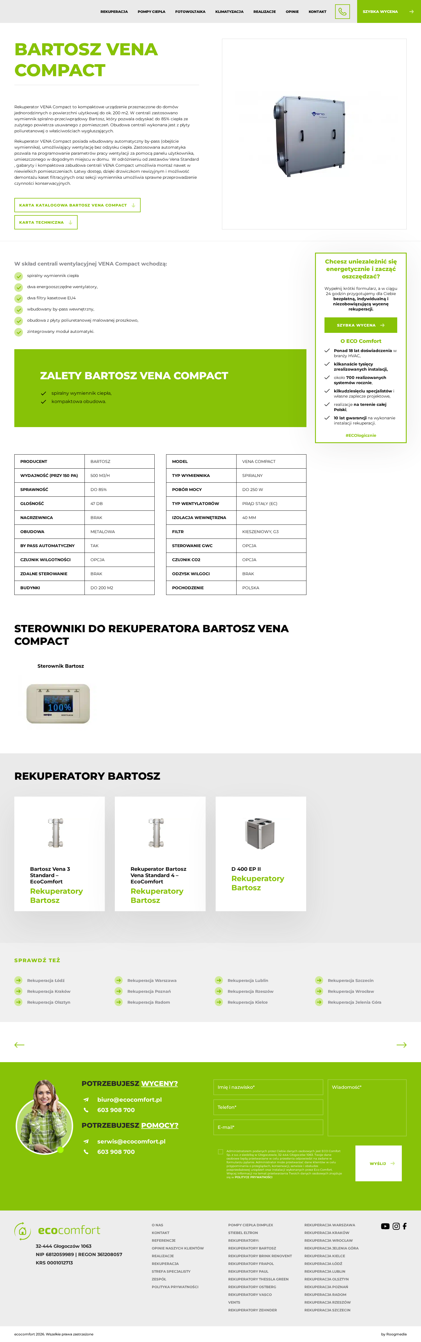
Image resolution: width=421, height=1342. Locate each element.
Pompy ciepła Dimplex (250, 1225)
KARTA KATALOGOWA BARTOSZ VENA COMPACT (73, 205)
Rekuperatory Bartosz (252, 1248)
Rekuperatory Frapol (251, 1264)
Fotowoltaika (190, 11)
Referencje (164, 1240)
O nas (157, 1225)
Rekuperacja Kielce (324, 1256)
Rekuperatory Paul (248, 1271)
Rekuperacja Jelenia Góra (331, 1248)
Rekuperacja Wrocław (328, 1240)
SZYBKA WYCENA (356, 325)
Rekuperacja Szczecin (327, 1310)
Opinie (292, 11)
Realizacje (264, 11)
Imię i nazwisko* (236, 1087)
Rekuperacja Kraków (326, 1233)
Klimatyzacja (229, 11)
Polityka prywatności (175, 1287)
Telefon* (227, 1107)
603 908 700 (116, 1110)
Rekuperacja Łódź (323, 1264)
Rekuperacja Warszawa (329, 1225)
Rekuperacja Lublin (324, 1271)
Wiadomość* (346, 1087)
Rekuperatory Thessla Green (258, 1279)
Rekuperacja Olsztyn (326, 1279)
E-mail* (226, 1127)
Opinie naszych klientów (178, 1248)
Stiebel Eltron (243, 1233)
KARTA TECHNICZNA (41, 222)
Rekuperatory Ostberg (252, 1287)
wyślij (378, 1163)
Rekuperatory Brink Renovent (260, 1256)
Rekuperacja (114, 11)
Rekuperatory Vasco (250, 1294)
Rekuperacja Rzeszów (327, 1302)
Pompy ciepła (151, 11)
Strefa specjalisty (171, 1271)
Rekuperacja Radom (325, 1294)
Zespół (159, 1279)
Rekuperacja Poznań (326, 1287)
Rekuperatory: (243, 1240)
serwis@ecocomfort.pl (131, 1141)
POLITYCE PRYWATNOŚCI (253, 1177)
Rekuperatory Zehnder (252, 1310)
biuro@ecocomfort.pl (129, 1099)
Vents (234, 1302)
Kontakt (317, 11)
